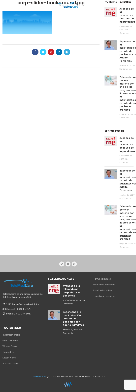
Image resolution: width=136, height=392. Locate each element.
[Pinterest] (51, 52)
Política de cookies (102, 290)
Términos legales (102, 278)
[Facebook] (35, 52)
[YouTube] (68, 263)
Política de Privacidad (104, 284)
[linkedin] (59, 52)
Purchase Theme (10, 363)
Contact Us (8, 351)
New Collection (10, 340)
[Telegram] (67, 52)
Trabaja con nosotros (104, 296)
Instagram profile (11, 334)
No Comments (126, 69)
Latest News (9, 357)
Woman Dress (9, 346)
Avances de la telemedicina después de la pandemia (127, 15)
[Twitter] (43, 52)
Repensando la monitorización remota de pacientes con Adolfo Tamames (73, 318)
